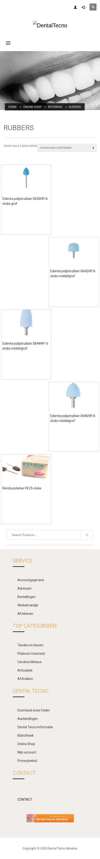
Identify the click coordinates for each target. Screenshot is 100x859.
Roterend (55, 107)
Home (12, 107)
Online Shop (32, 107)
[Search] (87, 535)
